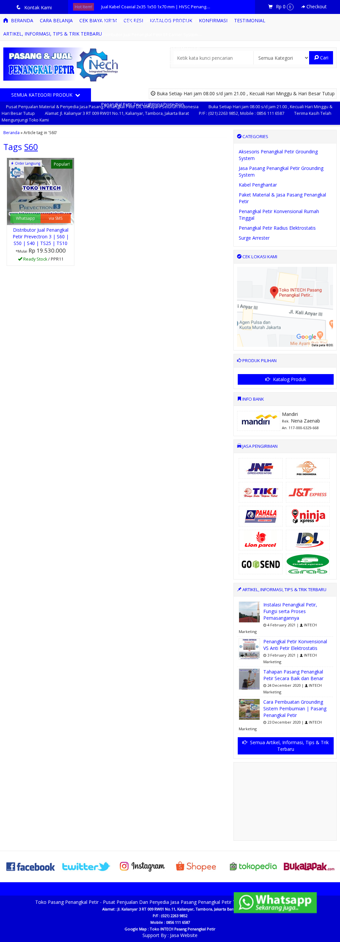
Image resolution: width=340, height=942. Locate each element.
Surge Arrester (254, 238)
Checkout (316, 6)
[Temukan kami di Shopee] (198, 866)
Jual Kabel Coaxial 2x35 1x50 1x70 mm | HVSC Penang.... (155, 7)
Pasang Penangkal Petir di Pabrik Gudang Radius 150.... (155, 90)
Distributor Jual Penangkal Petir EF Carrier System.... (151, 35)
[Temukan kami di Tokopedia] (253, 866)
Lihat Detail (43, 260)
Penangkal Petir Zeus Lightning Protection (142, 104)
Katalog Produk (289, 379)
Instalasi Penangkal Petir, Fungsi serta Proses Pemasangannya (290, 611)
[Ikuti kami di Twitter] (86, 866)
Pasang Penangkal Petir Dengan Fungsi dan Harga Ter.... (156, 76)
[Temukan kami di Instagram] (142, 866)
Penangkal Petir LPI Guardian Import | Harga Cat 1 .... (152, 21)
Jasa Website (184, 935)
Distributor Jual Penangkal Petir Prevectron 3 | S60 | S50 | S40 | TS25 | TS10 (41, 236)
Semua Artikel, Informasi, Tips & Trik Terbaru (289, 745)
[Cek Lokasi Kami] (285, 306)
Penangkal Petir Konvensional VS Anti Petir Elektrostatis (295, 644)
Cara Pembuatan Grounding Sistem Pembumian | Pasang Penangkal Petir (294, 708)
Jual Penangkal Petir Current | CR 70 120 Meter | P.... (152, 48)
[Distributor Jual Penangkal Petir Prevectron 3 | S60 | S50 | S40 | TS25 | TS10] (40, 191)
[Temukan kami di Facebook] (31, 866)
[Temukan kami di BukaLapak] (309, 866)
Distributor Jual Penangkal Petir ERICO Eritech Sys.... (151, 62)
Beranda (11, 132)
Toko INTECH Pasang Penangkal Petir (182, 928)
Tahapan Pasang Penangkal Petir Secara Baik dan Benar (293, 674)
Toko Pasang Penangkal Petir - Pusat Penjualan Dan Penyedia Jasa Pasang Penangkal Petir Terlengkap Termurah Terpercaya (170, 902)
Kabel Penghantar (258, 185)
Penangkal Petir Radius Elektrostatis (277, 228)
